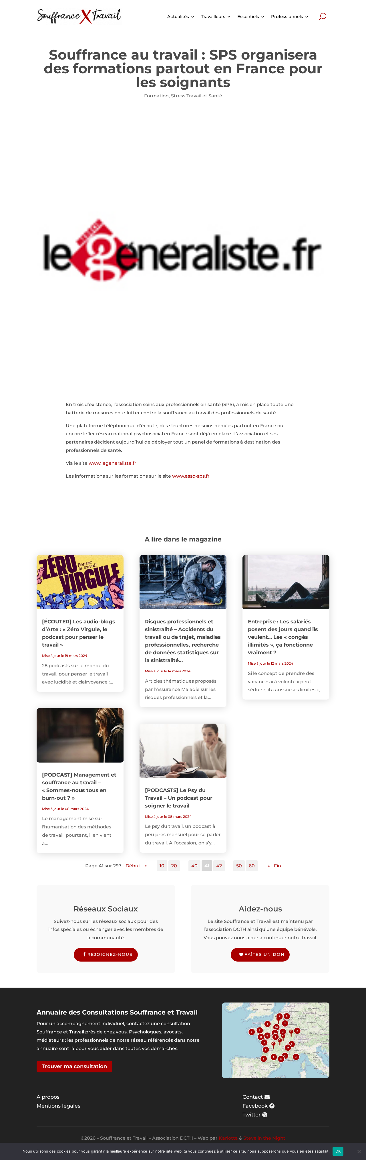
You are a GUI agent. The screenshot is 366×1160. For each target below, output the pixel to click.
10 (162, 865)
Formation (156, 96)
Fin (277, 865)
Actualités (178, 16)
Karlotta (228, 1138)
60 (252, 865)
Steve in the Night (264, 1138)
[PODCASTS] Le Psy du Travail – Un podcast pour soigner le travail (178, 798)
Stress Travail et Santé (196, 96)
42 (219, 865)
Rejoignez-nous (110, 954)
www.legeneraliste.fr (112, 463)
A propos (48, 1097)
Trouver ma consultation (74, 1066)
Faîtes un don (264, 954)
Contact (252, 1097)
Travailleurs (213, 16)
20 (174, 865)
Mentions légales (58, 1106)
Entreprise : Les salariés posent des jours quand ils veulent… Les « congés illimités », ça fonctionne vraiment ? (283, 637)
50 (239, 865)
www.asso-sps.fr (191, 476)
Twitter (251, 1115)
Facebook (255, 1106)
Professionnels (287, 16)
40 (194, 865)
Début (133, 865)
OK (338, 1151)
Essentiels (248, 16)
